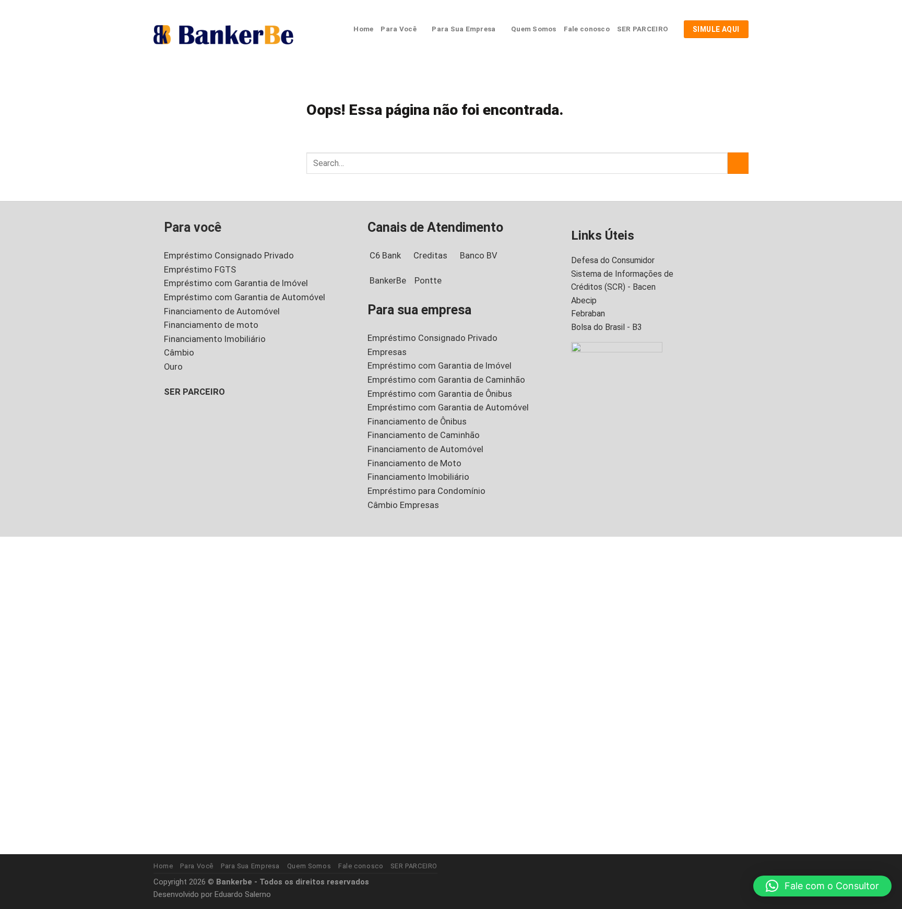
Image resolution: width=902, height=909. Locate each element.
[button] (822, 886)
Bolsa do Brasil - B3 (606, 327)
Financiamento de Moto (414, 463)
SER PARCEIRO (642, 29)
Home (363, 29)
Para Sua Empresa (463, 29)
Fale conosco (587, 29)
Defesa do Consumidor (613, 260)
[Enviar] (738, 163)
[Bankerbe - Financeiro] (223, 34)
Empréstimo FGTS (200, 270)
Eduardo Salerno (243, 894)
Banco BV (478, 256)
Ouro (173, 367)
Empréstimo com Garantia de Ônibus (439, 394)
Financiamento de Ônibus (417, 422)
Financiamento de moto (211, 325)
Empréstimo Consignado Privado (229, 256)
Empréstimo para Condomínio (426, 491)
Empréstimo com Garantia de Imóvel (236, 283)
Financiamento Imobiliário (215, 339)
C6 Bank (385, 256)
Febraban (588, 313)
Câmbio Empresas (403, 505)
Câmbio (179, 353)
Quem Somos (533, 29)
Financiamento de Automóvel (222, 311)
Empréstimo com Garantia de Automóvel (244, 297)
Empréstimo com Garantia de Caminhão (446, 380)
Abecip (584, 300)
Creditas (430, 256)
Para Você (398, 29)
